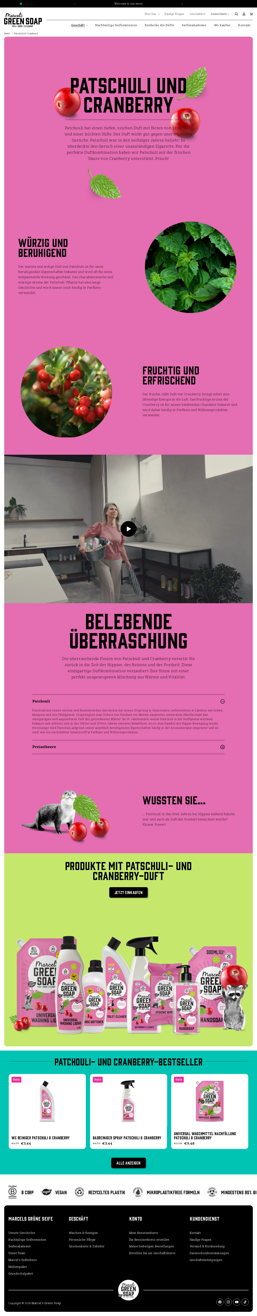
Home (7, 33)
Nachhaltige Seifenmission (27, 1239)
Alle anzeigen (128, 1162)
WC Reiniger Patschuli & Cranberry (41, 1137)
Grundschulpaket (20, 1273)
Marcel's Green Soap (46, 1303)
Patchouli (41, 701)
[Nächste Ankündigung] (182, 3)
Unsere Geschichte (21, 1233)
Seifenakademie (19, 1246)
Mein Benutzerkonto (143, 1233)
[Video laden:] (128, 529)
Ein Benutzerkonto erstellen (149, 1239)
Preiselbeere (44, 747)
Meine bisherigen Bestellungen (151, 1246)
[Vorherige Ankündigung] (75, 3)
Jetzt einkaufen (129, 892)
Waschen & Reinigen (83, 1233)
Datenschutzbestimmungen (209, 1253)
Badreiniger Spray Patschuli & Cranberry (127, 1137)
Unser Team (16, 1253)
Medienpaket (17, 1266)
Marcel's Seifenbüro (22, 1260)
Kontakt (195, 1233)
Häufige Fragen (201, 1239)
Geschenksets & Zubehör (87, 1246)
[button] (151, 14)
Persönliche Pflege (82, 1239)
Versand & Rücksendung (207, 1246)
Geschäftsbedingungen (206, 1260)
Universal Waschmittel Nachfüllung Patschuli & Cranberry (205, 1135)
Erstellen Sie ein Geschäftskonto (152, 1253)
